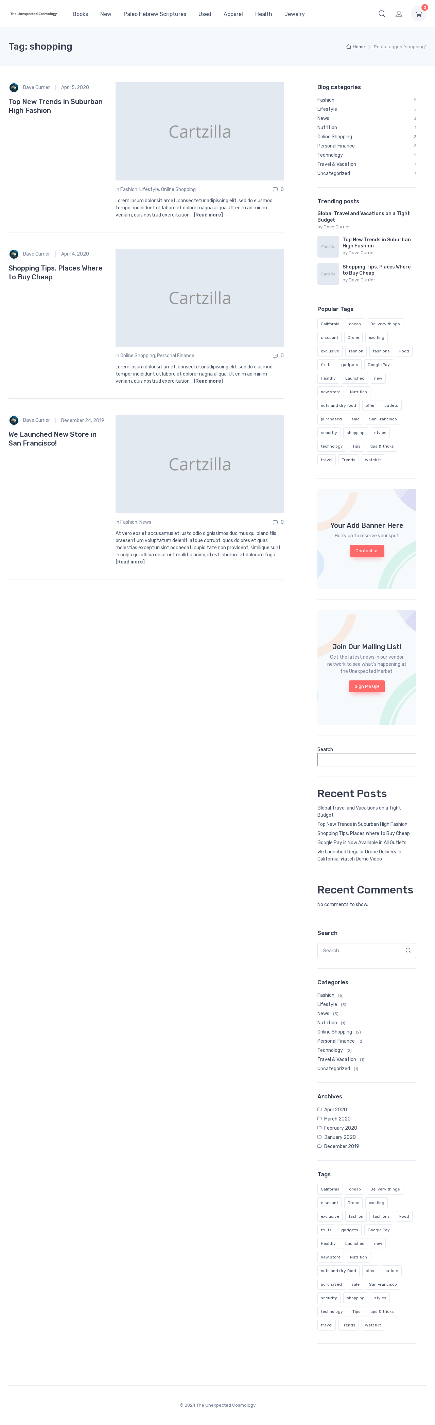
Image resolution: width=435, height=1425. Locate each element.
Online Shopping (178, 189)
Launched (355, 378)
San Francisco (383, 419)
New (105, 14)
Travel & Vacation (336, 1059)
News (145, 522)
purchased (331, 419)
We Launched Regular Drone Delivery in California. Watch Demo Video (359, 855)
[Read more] (208, 215)
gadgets (349, 364)
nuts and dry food (338, 405)
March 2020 (337, 1119)
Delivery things (385, 324)
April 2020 (335, 1110)
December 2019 (341, 1146)
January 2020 (340, 1137)
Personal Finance (175, 356)
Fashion (128, 189)
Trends (348, 459)
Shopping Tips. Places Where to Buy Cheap (363, 833)
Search (325, 749)
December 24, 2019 (82, 420)
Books (80, 14)
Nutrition (358, 391)
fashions (381, 351)
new (378, 378)
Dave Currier (36, 87)
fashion (356, 351)
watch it (373, 459)
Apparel (233, 14)
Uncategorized (333, 1069)
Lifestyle (149, 189)
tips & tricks (382, 446)
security (329, 432)
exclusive (330, 351)
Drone (353, 337)
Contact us (367, 550)
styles (380, 432)
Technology (330, 1050)
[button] (382, 13)
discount (329, 337)
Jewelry (294, 14)
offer (370, 405)
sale (355, 419)
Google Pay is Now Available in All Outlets (361, 843)
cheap (355, 324)
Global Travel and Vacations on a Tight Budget (359, 811)
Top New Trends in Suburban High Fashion (362, 824)
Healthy (328, 378)
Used (204, 14)
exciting (376, 337)
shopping (356, 432)
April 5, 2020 (75, 87)
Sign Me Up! (367, 686)
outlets (391, 405)
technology (332, 446)
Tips (356, 446)
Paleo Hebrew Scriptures (155, 14)
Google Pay (379, 364)
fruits (326, 364)
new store (331, 391)
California (330, 324)
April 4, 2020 (75, 254)
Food (404, 351)
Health (263, 14)
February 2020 (340, 1128)
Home (359, 46)
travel (326, 459)
